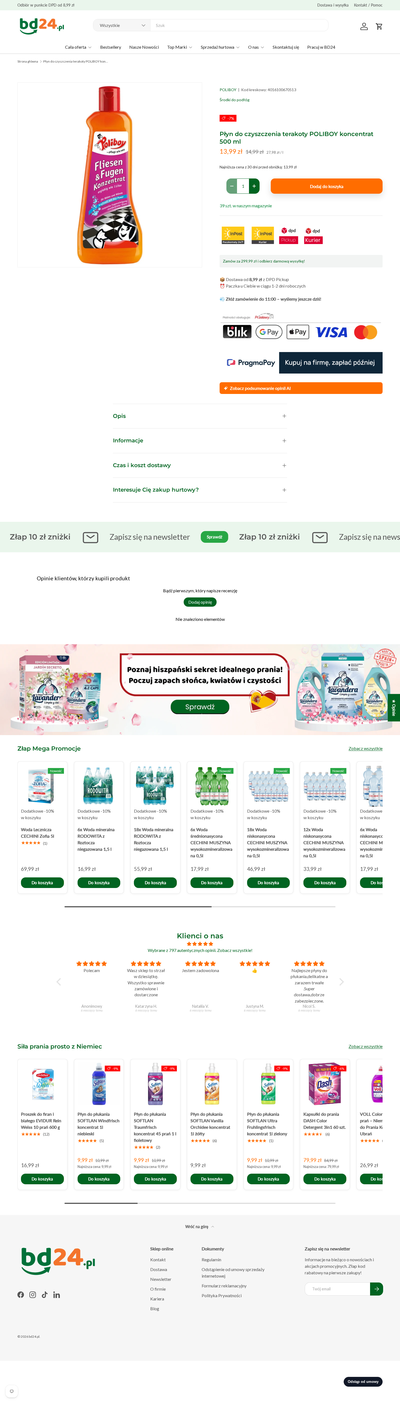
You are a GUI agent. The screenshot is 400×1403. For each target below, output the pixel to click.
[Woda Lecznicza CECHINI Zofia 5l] (42, 786)
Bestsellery (110, 47)
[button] (379, 26)
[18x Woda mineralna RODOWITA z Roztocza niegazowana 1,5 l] (155, 786)
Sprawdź (195, 536)
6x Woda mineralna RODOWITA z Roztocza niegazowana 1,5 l (96, 839)
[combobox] (210, 25)
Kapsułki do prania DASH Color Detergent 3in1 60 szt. (324, 1120)
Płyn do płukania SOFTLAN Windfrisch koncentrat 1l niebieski (98, 1123)
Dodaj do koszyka (326, 186)
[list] (110, 175)
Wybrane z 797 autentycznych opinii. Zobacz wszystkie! (200, 950)
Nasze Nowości (144, 47)
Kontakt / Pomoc (368, 5)
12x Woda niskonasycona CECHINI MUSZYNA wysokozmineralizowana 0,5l (324, 842)
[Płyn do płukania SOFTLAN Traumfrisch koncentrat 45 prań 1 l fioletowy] (155, 1083)
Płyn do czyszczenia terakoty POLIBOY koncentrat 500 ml (76, 61)
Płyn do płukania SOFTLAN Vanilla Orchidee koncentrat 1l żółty (210, 1123)
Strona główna (27, 61)
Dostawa (158, 1269)
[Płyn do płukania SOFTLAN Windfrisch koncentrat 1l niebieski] (99, 1083)
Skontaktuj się (286, 47)
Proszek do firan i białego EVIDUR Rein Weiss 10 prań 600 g (41, 1120)
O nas (253, 47)
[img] (200, 944)
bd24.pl (34, 1336)
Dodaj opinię (200, 602)
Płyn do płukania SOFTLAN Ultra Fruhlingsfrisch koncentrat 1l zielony (267, 1123)
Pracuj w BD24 (321, 47)
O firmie (158, 1288)
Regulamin (211, 1259)
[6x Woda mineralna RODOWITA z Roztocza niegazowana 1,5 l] (99, 786)
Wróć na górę (197, 1226)
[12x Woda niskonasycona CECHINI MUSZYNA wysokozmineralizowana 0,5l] (324, 786)
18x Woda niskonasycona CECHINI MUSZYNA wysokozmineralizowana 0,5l (268, 842)
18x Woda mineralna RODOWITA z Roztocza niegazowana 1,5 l (153, 839)
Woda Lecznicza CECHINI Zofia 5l (37, 832)
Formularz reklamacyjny (224, 1285)
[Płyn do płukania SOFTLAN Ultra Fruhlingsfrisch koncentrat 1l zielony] (268, 1083)
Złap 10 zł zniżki (250, 536)
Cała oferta (75, 47)
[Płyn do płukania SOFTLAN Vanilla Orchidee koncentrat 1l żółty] (211, 1083)
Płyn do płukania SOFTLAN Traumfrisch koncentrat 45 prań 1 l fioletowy (155, 1127)
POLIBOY (228, 89)
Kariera (157, 1298)
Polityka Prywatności (222, 1295)
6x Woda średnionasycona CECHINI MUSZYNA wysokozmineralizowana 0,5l (211, 842)
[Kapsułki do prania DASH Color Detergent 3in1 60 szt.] (324, 1083)
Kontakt (158, 1259)
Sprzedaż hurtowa (217, 47)
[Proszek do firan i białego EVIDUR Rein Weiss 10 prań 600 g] (42, 1083)
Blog (154, 1308)
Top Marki (177, 47)
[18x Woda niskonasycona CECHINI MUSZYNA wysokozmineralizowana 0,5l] (268, 786)
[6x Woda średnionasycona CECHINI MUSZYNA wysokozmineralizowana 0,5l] (211, 786)
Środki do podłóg (235, 99)
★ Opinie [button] (394, 707)
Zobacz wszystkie (366, 748)
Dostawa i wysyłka (333, 5)
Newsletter (160, 1279)
